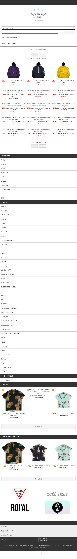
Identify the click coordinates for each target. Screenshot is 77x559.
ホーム (3, 37)
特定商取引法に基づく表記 (44, 545)
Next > (43, 55)
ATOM (44, 547)
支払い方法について (13, 545)
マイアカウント (5, 539)
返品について (33, 545)
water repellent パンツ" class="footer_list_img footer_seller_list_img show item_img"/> (38, 391)
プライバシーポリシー (57, 545)
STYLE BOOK (5, 380)
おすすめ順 (34, 49)
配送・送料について (24, 545)
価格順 (40, 49)
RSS (41, 547)
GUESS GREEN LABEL (12, 37)
